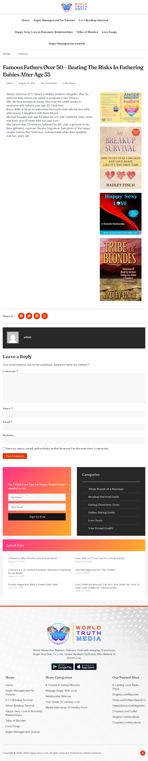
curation (23, 53)
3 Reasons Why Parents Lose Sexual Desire (33, 558)
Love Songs (109, 32)
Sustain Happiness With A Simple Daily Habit (33, 584)
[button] (21, 316)
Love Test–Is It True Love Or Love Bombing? (100, 558)
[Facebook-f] (142, 753)
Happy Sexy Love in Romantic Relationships (44, 32)
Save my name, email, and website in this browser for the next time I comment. (57, 448)
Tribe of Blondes (87, 32)
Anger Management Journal (67, 43)
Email (7, 422)
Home (26, 20)
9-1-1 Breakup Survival (93, 20)
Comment (10, 371)
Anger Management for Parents (54, 20)
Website (8, 435)
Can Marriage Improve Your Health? (95, 569)
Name (8, 408)
